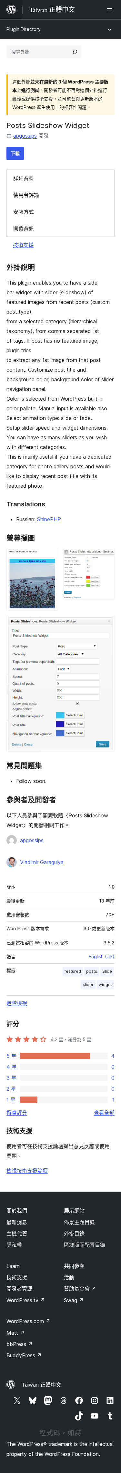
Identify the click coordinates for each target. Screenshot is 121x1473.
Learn (13, 1266)
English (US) (102, 956)
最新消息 (16, 1222)
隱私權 (14, 1245)
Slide (107, 971)
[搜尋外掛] (74, 51)
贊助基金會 (80, 1288)
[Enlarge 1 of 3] (49, 557)
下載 (15, 153)
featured (73, 971)
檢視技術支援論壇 (27, 1170)
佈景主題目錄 (79, 1222)
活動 (69, 1277)
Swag (74, 1300)
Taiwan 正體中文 (41, 1384)
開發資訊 (23, 228)
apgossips (25, 135)
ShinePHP (49, 519)
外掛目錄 (74, 1233)
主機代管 (16, 1233)
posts (91, 971)
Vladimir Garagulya (42, 862)
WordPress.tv (25, 1300)
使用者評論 (26, 195)
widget (105, 984)
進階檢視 (16, 1003)
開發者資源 (19, 1288)
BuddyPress (24, 1355)
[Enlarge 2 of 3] (106, 557)
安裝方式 (23, 212)
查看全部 (104, 1112)
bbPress (19, 1344)
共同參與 (74, 1266)
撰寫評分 (16, 1112)
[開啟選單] (110, 9)
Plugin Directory (23, 29)
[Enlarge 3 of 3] (106, 624)
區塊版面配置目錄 (84, 1245)
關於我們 (16, 1210)
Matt (15, 1333)
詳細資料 (23, 178)
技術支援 (23, 245)
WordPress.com (28, 1321)
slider (88, 984)
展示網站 (74, 1210)
